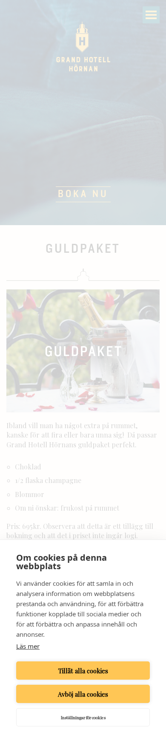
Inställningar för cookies (83, 717)
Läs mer (28, 646)
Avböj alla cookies (83, 694)
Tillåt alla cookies (83, 670)
